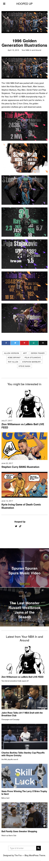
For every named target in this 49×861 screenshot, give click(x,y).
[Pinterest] (24, 343)
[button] (38, 848)
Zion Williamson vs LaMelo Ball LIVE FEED (22, 425)
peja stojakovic (33, 357)
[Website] (20, 526)
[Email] (43, 343)
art (25, 353)
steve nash (24, 366)
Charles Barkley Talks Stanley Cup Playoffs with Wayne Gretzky (23, 754)
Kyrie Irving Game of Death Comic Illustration (21, 506)
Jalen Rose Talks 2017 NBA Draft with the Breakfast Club (22, 714)
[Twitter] (15, 343)
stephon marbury (31, 362)
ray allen (13, 362)
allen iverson (11, 353)
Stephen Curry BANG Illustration (20, 467)
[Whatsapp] (33, 343)
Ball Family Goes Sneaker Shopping (19, 831)
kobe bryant (14, 357)
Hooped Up (19, 521)
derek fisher (38, 353)
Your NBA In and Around (31, 50)
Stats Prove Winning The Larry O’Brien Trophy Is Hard (24, 792)
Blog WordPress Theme (35, 855)
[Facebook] (6, 343)
